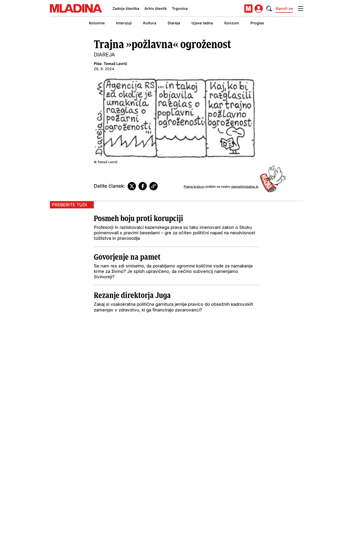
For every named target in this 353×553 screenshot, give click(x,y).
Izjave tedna (202, 23)
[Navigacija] (300, 8)
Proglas (257, 23)
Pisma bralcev (194, 186)
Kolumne (97, 23)
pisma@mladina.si (244, 186)
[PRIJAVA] (259, 8)
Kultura (149, 23)
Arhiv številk (155, 8)
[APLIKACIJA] (248, 8)
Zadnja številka (125, 8)
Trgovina (180, 8)
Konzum (231, 23)
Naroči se (284, 8)
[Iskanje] (269, 8)
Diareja (174, 23)
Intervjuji (124, 23)
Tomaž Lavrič (115, 63)
